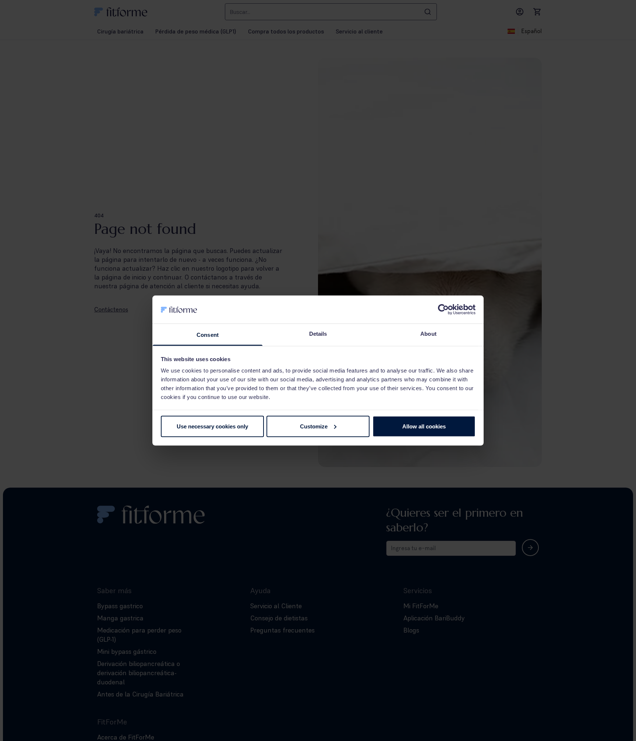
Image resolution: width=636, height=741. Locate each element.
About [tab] (428, 334)
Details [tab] (318, 334)
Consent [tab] (208, 335)
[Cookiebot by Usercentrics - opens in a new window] (443, 309)
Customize (314, 426)
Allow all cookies (424, 426)
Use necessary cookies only (212, 426)
